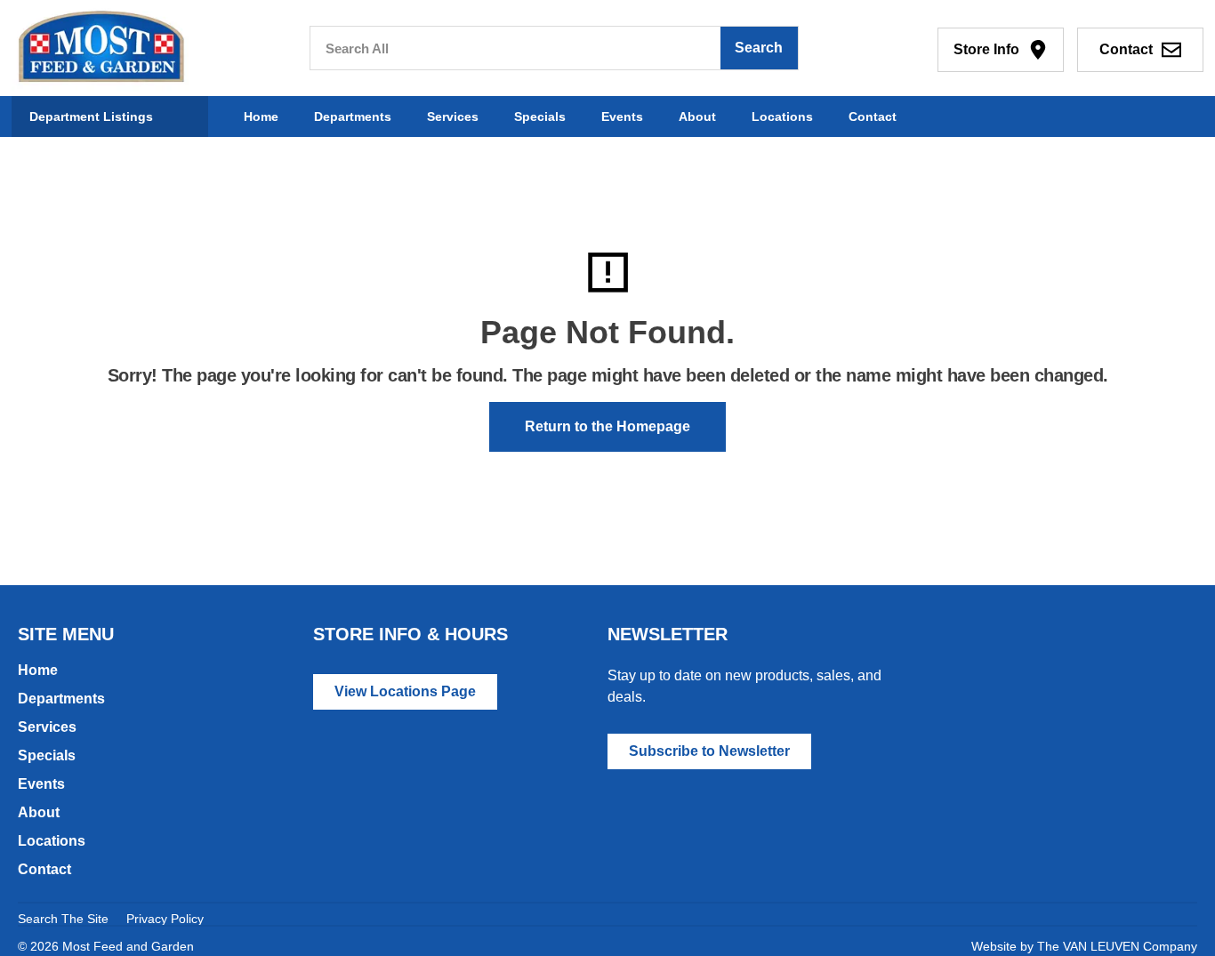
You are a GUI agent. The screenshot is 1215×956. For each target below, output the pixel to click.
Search (759, 47)
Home (261, 116)
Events (622, 116)
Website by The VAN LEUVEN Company (1084, 946)
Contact (873, 116)
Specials (540, 116)
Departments (352, 116)
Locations (782, 116)
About (697, 116)
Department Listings (91, 116)
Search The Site (63, 919)
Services (453, 116)
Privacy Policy (165, 919)
